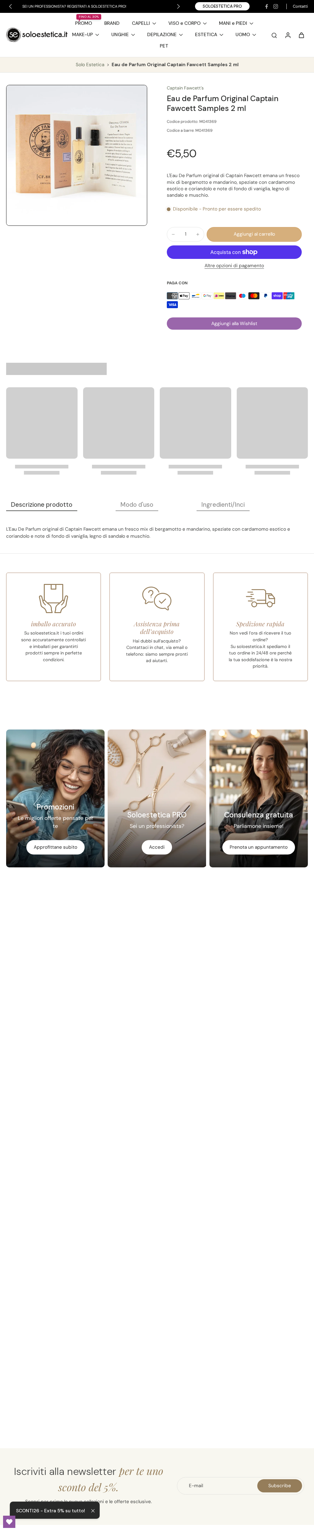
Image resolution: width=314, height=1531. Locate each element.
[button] (254, 234)
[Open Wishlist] (9, 1522)
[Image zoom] (76, 155)
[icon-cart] (301, 35)
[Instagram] (275, 6)
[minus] (173, 234)
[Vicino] (93, 1510)
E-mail (196, 1486)
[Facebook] (266, 6)
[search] (274, 35)
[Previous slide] (10, 6)
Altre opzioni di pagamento (234, 266)
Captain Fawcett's (185, 88)
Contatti (300, 6)
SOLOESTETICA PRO (222, 6)
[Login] (287, 35)
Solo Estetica (90, 65)
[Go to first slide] (178, 6)
